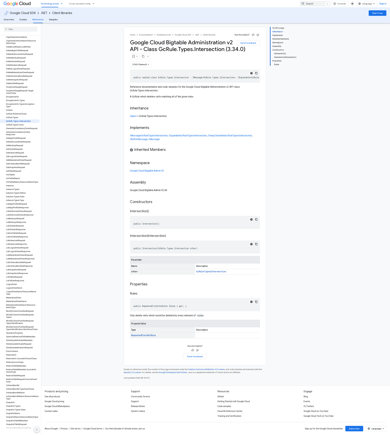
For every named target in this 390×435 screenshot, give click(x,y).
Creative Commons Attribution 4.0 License (206, 369)
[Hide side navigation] (37, 429)
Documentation (146, 35)
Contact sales (51, 411)
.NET (44, 13)
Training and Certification (229, 416)
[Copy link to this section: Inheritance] (152, 108)
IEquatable (174, 135)
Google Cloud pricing (54, 401)
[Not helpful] (257, 35)
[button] (195, 150)
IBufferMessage (139, 139)
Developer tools (164, 35)
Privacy (64, 428)
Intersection (161, 135)
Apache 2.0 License (132, 372)
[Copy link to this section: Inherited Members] (169, 150)
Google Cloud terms (92, 428)
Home (132, 35)
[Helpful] (253, 35)
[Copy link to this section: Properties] (151, 284)
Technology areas (50, 3)
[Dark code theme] (251, 73)
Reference (38, 19)
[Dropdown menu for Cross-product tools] (94, 3)
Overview (9, 19)
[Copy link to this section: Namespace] (153, 163)
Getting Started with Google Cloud (233, 401)
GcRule (144, 135)
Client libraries (62, 13)
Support (135, 401)
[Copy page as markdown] (143, 56)
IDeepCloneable (216, 135)
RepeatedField (139, 335)
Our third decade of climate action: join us (125, 428)
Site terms (76, 428)
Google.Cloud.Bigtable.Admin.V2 (147, 170)
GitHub (220, 396)
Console (341, 3)
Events (307, 401)
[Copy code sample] (256, 73)
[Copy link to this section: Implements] (152, 128)
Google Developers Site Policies (173, 372)
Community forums (140, 396)
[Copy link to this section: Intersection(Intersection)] (169, 236)
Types (151, 135)
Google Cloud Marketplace (57, 406)
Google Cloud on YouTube (316, 411)
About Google (51, 428)
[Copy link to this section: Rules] (140, 294)
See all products (52, 396)
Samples (53, 19)
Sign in (382, 3)
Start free (377, 13)
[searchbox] (20, 29)
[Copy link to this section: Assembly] (149, 182)
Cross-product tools (80, 3)
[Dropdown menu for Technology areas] (62, 3)
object (133, 116)
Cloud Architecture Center (229, 411)
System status (138, 411)
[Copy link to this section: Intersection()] (152, 211)
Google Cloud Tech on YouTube (318, 416)
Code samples (224, 406)
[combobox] (315, 3)
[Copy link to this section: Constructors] (156, 202)
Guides (23, 19)
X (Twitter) (309, 406)
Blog (306, 396)
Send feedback (248, 43)
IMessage (135, 135)
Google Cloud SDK (23, 13)
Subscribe (354, 428)
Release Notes (138, 406)
